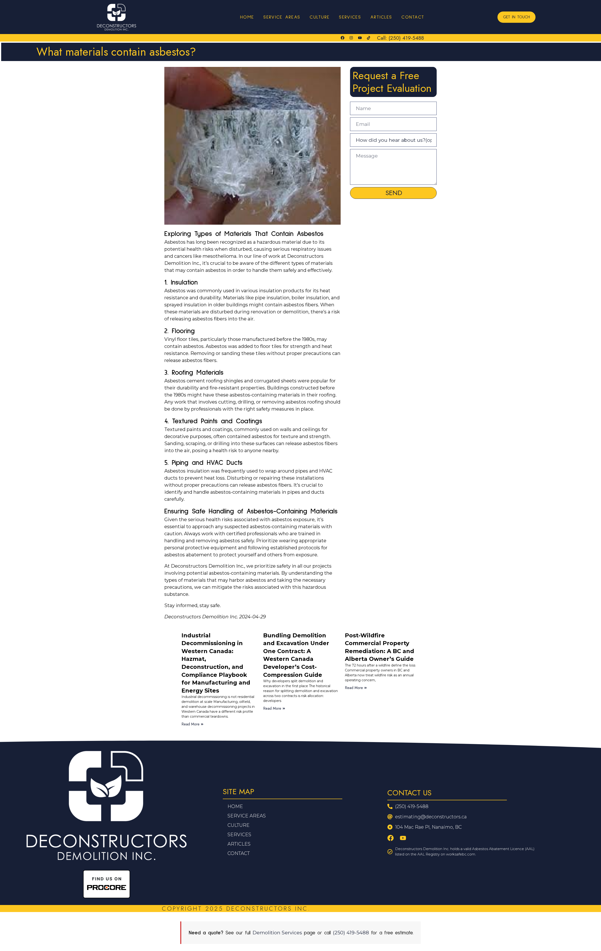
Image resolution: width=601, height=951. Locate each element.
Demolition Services (277, 933)
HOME (247, 17)
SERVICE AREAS (281, 17)
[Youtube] (360, 38)
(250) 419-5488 (351, 933)
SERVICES (350, 17)
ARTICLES (381, 17)
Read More (190, 724)
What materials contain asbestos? (116, 52)
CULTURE (320, 17)
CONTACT (412, 17)
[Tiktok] (368, 38)
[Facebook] (342, 38)
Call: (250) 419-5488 (400, 38)
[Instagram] (351, 38)
